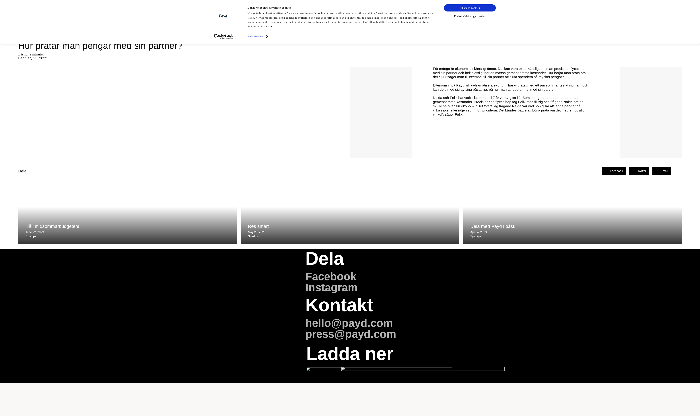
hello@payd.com (349, 323)
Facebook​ (330, 276)
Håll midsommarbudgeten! (52, 226)
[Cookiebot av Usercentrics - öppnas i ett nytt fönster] (223, 36)
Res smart (258, 226)
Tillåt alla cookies (470, 7)
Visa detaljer (255, 36)
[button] (614, 171)
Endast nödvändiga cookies (469, 16)
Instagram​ (331, 287)
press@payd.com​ (350, 334)
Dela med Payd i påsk (492, 226)
